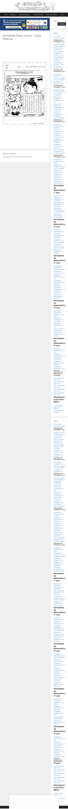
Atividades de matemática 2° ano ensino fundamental (59, 240)
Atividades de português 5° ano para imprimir (58, 176)
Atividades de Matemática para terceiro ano (58, 296)
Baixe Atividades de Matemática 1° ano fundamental (59, 204)
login (15, 156)
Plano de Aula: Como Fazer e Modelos (58, 406)
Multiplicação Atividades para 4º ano (59, 325)
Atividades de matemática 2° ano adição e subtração (59, 246)
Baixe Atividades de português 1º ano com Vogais (59, 58)
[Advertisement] (25, 52)
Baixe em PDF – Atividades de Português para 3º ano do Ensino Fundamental (58, 107)
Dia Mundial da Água (59, 38)
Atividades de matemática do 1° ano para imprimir (58, 215)
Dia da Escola (57, 36)
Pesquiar (56, 21)
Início (6, 14)
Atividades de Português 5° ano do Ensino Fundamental (59, 166)
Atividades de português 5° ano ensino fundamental (59, 181)
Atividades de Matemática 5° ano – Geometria (59, 363)
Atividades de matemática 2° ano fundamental (59, 235)
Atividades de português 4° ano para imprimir (58, 146)
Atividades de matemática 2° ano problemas (59, 251)
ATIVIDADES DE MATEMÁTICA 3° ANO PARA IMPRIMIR (59, 267)
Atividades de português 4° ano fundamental (58, 140)
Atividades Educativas (24, 14)
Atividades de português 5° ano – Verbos (59, 161)
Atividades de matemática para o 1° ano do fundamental (59, 210)
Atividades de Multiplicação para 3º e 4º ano (59, 334)
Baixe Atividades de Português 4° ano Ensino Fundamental (59, 151)
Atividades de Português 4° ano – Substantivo (59, 126)
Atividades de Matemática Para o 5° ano (59, 350)
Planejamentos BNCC (39, 14)
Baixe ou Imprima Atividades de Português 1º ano (58, 53)
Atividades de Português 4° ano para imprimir (58, 131)
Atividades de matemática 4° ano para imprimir (59, 319)
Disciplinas (12, 14)
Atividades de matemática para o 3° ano (59, 277)
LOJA (62, 14)
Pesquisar (61, 24)
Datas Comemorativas (51, 14)
